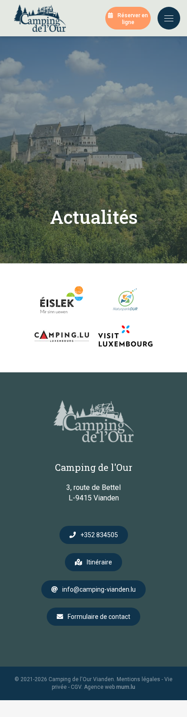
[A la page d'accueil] (40, 18)
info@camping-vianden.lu (99, 589)
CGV (76, 687)
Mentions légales (138, 679)
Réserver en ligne (133, 18)
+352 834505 (99, 535)
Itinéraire (99, 562)
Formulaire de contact (99, 616)
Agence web (99, 687)
